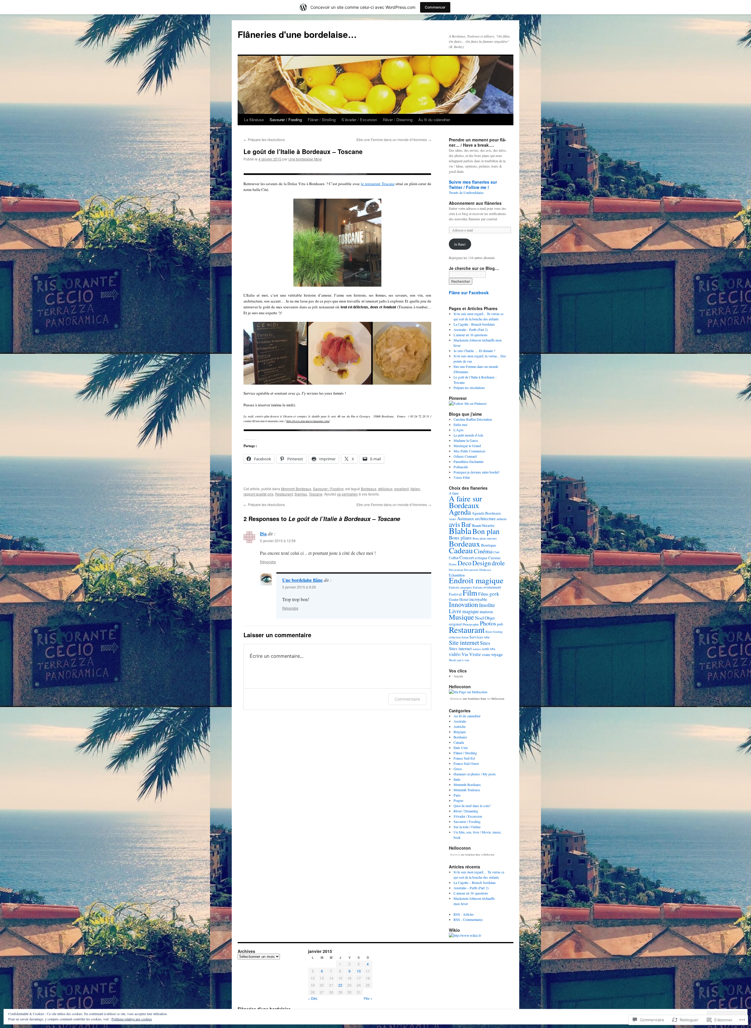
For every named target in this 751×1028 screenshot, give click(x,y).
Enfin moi (460, 424)
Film (470, 592)
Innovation (463, 604)
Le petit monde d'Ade (468, 435)
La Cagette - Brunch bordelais (474, 324)
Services (476, 637)
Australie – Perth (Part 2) (471, 887)
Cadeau (461, 550)
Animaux (465, 518)
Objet (490, 618)
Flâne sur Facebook (469, 292)
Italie (457, 779)
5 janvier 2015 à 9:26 (299, 586)
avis (454, 524)
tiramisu (301, 493)
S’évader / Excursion (359, 119)
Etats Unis (461, 747)
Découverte (471, 570)
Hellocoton (497, 698)
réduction (455, 637)
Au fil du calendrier (434, 119)
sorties (477, 649)
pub (500, 624)
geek (494, 593)
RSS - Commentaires (468, 919)
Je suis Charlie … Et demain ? (474, 350)
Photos (488, 623)
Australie (460, 721)
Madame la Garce (466, 440)
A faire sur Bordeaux (465, 501)
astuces (502, 518)
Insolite (487, 604)
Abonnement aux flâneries (475, 203)
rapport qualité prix (258, 493)
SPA (492, 649)
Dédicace (485, 570)
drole (498, 563)
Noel (479, 618)
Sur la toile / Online (467, 826)
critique (481, 557)
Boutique (488, 545)
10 (359, 970)
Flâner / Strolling (322, 119)
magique (470, 611)
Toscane (315, 493)
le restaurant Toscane (377, 183)
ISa (263, 533)
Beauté (476, 525)
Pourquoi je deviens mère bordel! (477, 472)
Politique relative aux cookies (131, 1019)
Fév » (368, 998)
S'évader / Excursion (468, 816)
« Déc (312, 998)
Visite (475, 654)
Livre (455, 611)
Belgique (460, 731)
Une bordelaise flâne (305, 158)
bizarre (488, 525)
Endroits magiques (460, 587)
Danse (453, 564)
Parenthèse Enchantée (468, 461)
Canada (459, 742)
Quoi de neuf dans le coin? (472, 805)
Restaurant (284, 493)
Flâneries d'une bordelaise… (297, 34)
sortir (485, 648)
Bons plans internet (485, 538)
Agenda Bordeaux (486, 513)
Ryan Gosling (494, 632)
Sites (485, 642)
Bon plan (486, 531)
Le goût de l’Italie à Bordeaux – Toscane (303, 151)
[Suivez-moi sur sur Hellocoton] (468, 691)
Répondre (268, 561)
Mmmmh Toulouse (467, 789)
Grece (458, 768)
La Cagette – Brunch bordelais (475, 882)
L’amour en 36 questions (471, 893)
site (487, 637)
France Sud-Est (464, 758)
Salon (464, 637)
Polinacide (461, 466)
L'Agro (459, 429)
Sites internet (460, 648)
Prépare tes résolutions (264, 139)
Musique (461, 617)
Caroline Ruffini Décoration (473, 419)
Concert (466, 557)
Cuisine (494, 557)
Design (481, 563)
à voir (465, 660)
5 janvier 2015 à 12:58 (278, 540)
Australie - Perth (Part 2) (471, 329)
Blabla (460, 530)
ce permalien (347, 493)
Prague (458, 800)
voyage (497, 654)
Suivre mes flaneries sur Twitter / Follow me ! (473, 184)
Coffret (454, 557)
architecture (485, 518)
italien (415, 488)
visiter (486, 654)
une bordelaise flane (474, 698)
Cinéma (483, 551)
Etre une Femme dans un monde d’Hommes (393, 139)
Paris (457, 795)
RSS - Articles (464, 914)
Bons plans (460, 537)
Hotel (463, 599)
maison (486, 611)
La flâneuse (254, 119)
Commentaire (407, 698)
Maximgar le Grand (467, 445)
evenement (492, 587)
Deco (464, 563)
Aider (452, 519)
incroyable (478, 599)
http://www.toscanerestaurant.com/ (308, 421)
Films (483, 594)
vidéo (455, 654)
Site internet (464, 642)
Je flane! (460, 244)
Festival (455, 594)
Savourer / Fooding (286, 119)
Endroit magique (476, 580)
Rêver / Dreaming (397, 119)
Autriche (460, 726)
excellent (401, 488)
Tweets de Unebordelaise (466, 192)
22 (340, 985)
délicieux (385, 488)
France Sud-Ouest (466, 763)
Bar (466, 524)
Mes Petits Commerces (470, 451)
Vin (464, 654)
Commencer (435, 7)
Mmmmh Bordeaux (296, 488)
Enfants (478, 587)
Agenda (460, 512)
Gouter (454, 599)
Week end (455, 660)
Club (496, 552)
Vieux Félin (462, 477)
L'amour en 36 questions (471, 334)
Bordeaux (368, 488)
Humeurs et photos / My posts (475, 774)
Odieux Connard (465, 456)
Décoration (456, 570)
